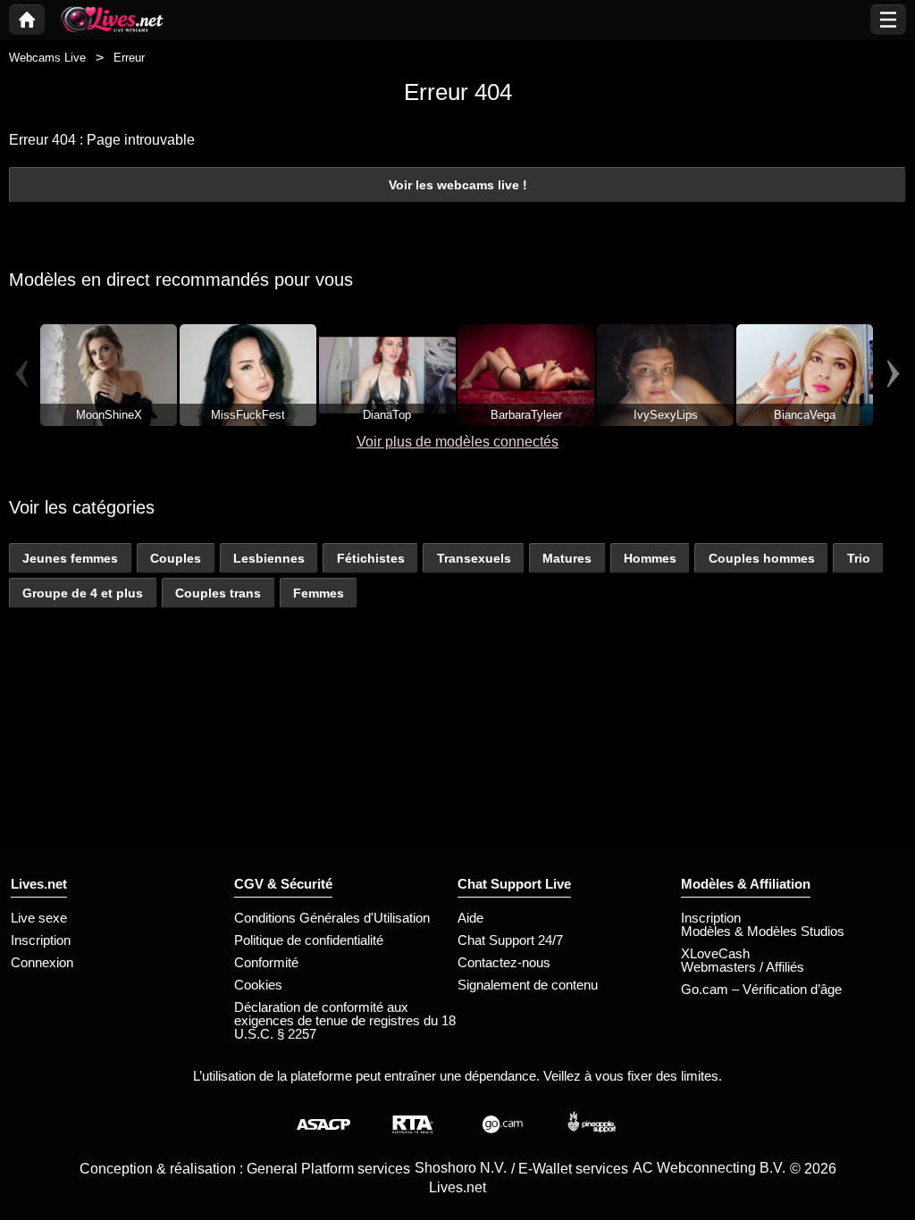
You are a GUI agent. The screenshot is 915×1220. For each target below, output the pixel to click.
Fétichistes (371, 558)
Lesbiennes (269, 558)
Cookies (258, 984)
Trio (858, 558)
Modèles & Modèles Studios (762, 931)
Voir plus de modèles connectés (457, 441)
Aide (470, 917)
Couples (175, 558)
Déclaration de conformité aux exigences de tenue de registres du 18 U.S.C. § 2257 (345, 1020)
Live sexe (39, 917)
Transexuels (474, 558)
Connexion (42, 962)
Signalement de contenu (528, 984)
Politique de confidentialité (308, 940)
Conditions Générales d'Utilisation (332, 917)
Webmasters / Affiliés (742, 966)
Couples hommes (762, 558)
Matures (567, 558)
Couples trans (218, 593)
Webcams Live (47, 57)
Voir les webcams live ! (458, 185)
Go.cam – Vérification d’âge (761, 989)
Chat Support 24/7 (510, 940)
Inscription (41, 940)
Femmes (318, 593)
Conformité (266, 962)
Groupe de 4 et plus (82, 593)
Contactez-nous (504, 962)
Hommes (650, 558)
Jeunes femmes (70, 558)
